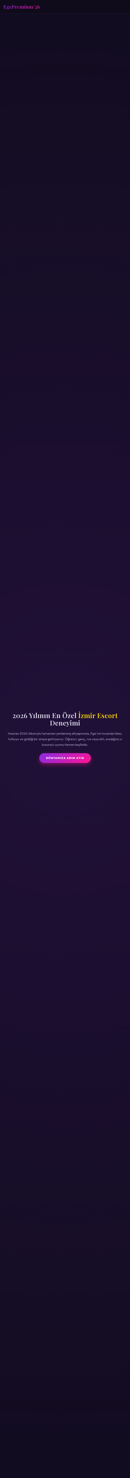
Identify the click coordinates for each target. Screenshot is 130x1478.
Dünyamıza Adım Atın (65, 758)
